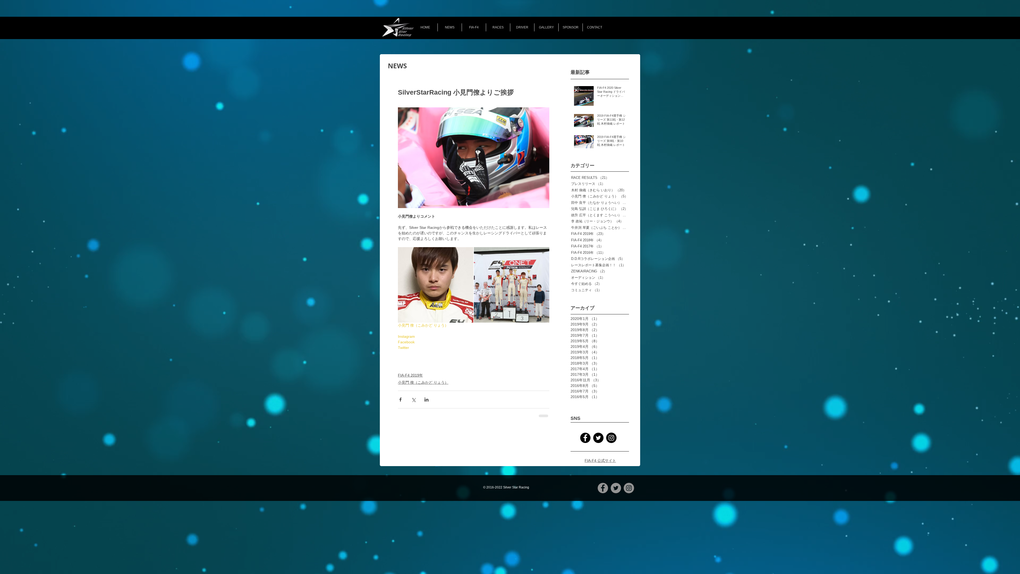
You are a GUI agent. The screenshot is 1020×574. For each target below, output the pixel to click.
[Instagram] (611, 438)
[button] (498, 27)
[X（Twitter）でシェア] (413, 399)
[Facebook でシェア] (400, 399)
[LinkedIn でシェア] (426, 399)
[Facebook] (585, 438)
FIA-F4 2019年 (410, 375)
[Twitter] (598, 438)
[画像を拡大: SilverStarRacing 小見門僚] (435, 285)
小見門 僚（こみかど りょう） (423, 382)
